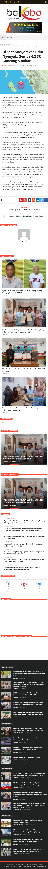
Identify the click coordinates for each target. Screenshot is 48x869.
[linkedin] (38, 200)
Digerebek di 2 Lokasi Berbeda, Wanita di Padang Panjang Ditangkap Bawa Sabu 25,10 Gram (29, 673)
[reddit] (33, 200)
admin (4, 65)
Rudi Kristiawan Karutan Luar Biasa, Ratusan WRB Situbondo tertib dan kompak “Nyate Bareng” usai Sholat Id (29, 805)
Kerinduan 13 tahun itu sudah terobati (27, 757)
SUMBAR (29, 65)
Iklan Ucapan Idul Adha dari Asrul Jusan (24, 208)
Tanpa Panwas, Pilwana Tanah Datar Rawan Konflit (24, 215)
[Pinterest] (10, 2)
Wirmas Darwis (18, 733)
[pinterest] (21, 200)
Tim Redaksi (41, 866)
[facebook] (46, 200)
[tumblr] (29, 200)
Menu (9, 37)
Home (2, 44)
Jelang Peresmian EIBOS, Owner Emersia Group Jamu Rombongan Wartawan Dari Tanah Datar (30, 794)
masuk (10, 423)
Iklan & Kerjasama (10, 866)
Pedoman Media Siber (27, 866)
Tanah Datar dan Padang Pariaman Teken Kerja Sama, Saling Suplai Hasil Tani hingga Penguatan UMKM (23, 457)
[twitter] (42, 200)
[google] (25, 200)
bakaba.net (25, 864)
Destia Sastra (18, 810)
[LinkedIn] (14, 2)
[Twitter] (6, 2)
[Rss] (19, 2)
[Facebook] (2, 2)
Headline (8, 44)
